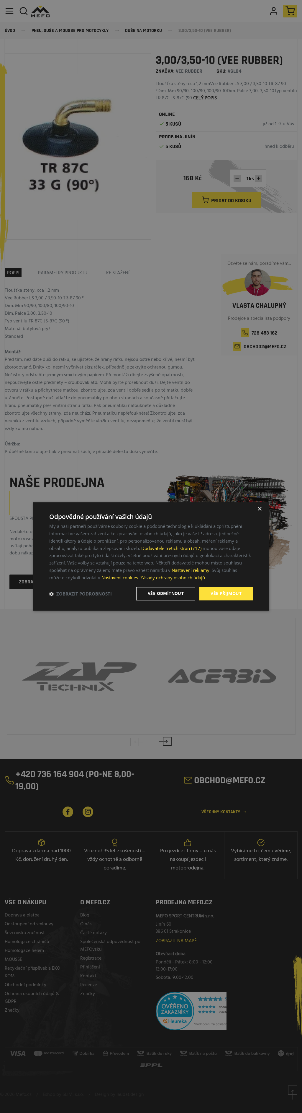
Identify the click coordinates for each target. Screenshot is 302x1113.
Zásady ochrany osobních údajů (172, 577)
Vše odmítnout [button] (166, 593)
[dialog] (151, 556)
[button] (80, 593)
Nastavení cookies (119, 577)
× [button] (259, 509)
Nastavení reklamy (190, 570)
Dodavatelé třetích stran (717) (171, 548)
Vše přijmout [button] (226, 593)
